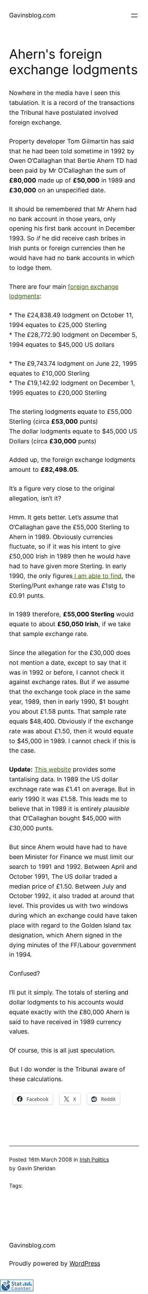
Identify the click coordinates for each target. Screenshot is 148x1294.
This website (53, 769)
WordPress (84, 1263)
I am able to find (96, 576)
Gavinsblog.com (32, 15)
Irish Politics (94, 1159)
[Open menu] (134, 15)
